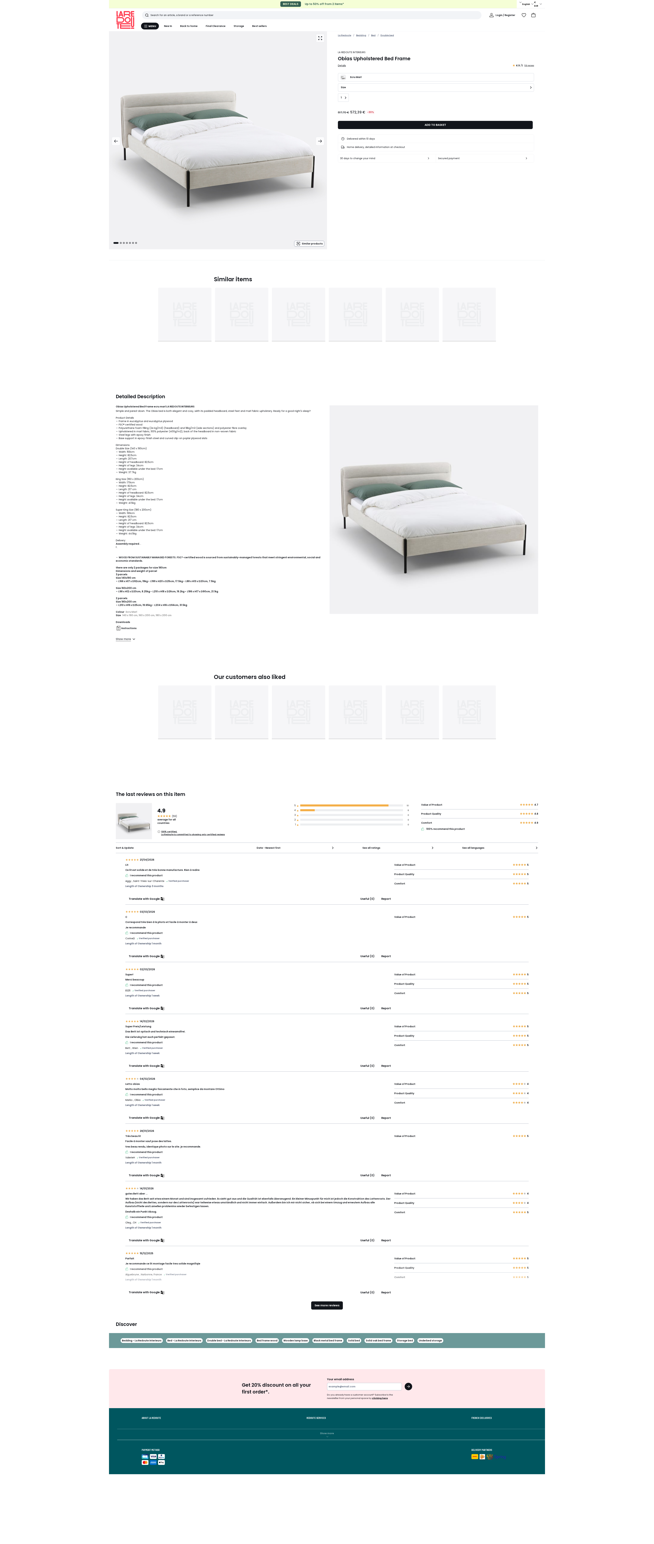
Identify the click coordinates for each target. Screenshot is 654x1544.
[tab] (116, 243)
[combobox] (295, 848)
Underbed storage (430, 1340)
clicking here (380, 1398)
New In (168, 26)
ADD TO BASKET (435, 125)
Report (386, 899)
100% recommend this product (445, 829)
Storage (239, 26)
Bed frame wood (267, 1340)
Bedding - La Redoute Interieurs (141, 1340)
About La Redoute (151, 1417)
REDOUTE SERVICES (316, 1417)
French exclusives (481, 1417)
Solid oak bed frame (378, 1340)
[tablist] (125, 243)
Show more (327, 1433)
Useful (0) (367, 899)
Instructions (129, 628)
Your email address (340, 1379)
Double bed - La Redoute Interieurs (229, 1340)
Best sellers (259, 26)
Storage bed (405, 1340)
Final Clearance (215, 26)
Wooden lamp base (295, 1340)
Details (342, 65)
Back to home (189, 26)
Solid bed (354, 1340)
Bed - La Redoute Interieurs (184, 1340)
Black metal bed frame (328, 1340)
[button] (533, 15)
